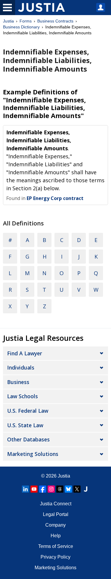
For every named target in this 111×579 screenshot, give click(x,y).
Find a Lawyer (24, 353)
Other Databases (28, 439)
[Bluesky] (68, 489)
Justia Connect (55, 503)
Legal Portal (55, 514)
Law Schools (22, 396)
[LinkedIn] (25, 489)
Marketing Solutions (32, 453)
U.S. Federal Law (27, 410)
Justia (8, 21)
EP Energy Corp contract (55, 198)
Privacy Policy (55, 556)
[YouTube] (34, 489)
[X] (77, 489)
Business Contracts (55, 21)
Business (18, 382)
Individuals (20, 367)
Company (55, 525)
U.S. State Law (25, 425)
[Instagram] (51, 489)
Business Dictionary (21, 27)
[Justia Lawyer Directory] (85, 489)
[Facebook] (42, 489)
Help (56, 535)
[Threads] (59, 489)
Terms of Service (55, 546)
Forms (26, 21)
